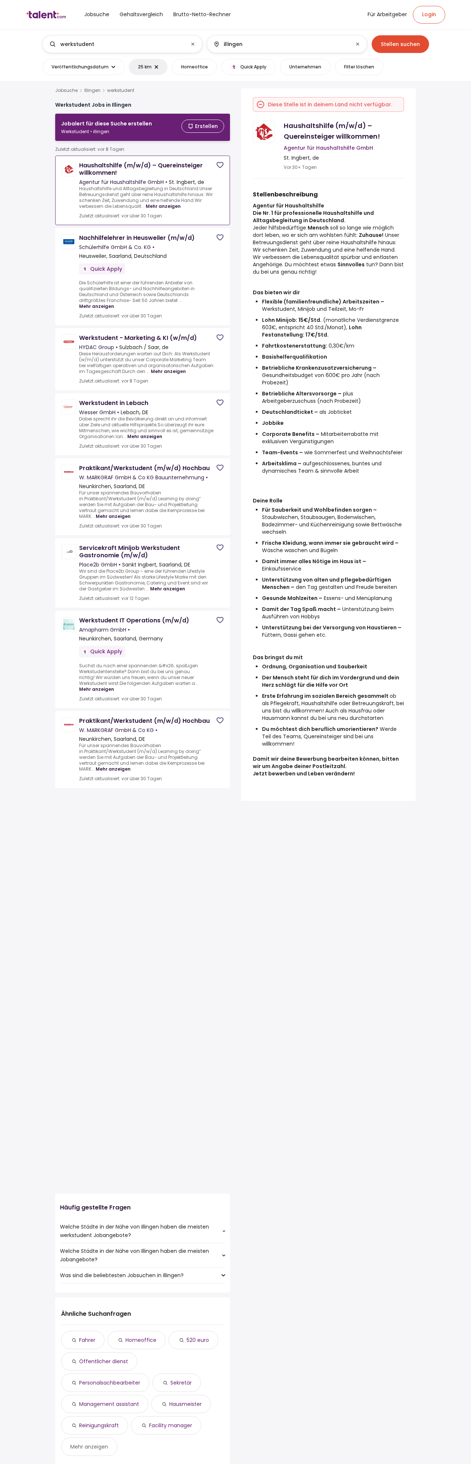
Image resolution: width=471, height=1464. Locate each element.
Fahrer (87, 1340)
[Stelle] (116, 44)
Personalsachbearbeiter (109, 1382)
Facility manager (170, 1425)
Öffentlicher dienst (103, 1361)
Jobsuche (66, 90)
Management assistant (109, 1404)
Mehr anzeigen (163, 206)
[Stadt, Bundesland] (280, 44)
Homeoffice (140, 1340)
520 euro (198, 1340)
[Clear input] (193, 44)
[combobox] (122, 44)
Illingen (92, 90)
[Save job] (220, 165)
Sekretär (181, 1382)
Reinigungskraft (99, 1425)
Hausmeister (185, 1404)
